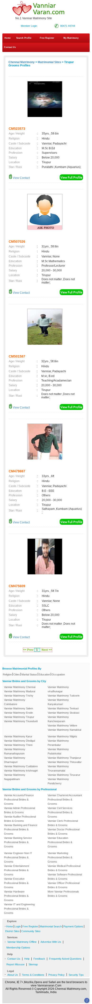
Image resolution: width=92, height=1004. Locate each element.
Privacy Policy (56, 974)
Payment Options (73, 926)
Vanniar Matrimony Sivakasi (63, 712)
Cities (16, 674)
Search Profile (23, 38)
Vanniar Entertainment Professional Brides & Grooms (16, 870)
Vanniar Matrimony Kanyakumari (58, 702)
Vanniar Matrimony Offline (22, 941)
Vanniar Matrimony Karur (18, 736)
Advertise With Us (51, 941)
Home (7, 38)
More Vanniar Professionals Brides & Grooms (63, 893)
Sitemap (33, 964)
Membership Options (18, 947)
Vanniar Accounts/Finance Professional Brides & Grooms (19, 799)
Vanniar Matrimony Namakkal (64, 729)
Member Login (29, 25)
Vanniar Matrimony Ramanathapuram (14, 751)
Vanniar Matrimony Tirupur (19, 717)
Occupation (58, 674)
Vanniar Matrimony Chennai (19, 687)
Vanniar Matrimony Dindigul (19, 740)
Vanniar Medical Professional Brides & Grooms (64, 868)
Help (26, 958)
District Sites (12, 931)
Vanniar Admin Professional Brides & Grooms (19, 810)
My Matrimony (71, 38)
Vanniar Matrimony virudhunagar (58, 689)
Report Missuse (15, 964)
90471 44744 (67, 25)
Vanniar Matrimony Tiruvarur (64, 774)
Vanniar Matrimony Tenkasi (63, 708)
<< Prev (28, 649)
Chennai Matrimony (21, 62)
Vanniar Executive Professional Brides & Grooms (16, 883)
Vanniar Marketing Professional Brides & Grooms (60, 857)
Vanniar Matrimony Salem (18, 708)
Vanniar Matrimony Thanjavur (64, 757)
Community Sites (31, 931)
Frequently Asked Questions (65, 958)
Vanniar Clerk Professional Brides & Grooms (63, 823)
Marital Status (29, 674)
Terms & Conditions (33, 974)
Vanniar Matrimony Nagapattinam (14, 777)
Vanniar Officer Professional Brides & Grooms (63, 885)
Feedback (39, 958)
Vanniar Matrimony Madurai (19, 691)
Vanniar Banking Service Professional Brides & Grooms (18, 842)
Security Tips (76, 974)
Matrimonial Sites (49, 62)
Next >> (47, 649)
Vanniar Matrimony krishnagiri (21, 770)
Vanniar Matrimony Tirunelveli (21, 721)
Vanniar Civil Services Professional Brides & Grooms (60, 812)
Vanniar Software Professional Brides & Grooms (65, 876)
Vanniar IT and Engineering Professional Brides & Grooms (19, 908)
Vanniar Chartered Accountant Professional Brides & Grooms (65, 799)
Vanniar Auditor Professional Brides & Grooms (20, 818)
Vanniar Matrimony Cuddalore (21, 766)
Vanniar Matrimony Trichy (18, 695)
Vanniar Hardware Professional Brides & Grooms (16, 896)
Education (44, 674)
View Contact (21, 178)
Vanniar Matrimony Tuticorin (63, 695)
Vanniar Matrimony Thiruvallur (65, 762)
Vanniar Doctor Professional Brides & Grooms (63, 831)
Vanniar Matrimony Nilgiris (62, 736)
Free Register (47, 38)
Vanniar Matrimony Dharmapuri (14, 759)
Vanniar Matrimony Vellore (62, 725)
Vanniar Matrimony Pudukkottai (58, 751)
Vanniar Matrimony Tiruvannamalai (58, 768)
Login (18, 926)
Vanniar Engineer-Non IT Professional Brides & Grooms (18, 857)
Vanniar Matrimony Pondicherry (58, 781)
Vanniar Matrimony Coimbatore (14, 702)
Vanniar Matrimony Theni (18, 745)
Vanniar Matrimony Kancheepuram (58, 719)
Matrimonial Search (51, 926)
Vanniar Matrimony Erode (18, 712)
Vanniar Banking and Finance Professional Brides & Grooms (20, 829)
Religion (7, 674)
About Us (12, 974)
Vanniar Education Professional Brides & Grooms (60, 842)
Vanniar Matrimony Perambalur (58, 742)
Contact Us (9, 47)
